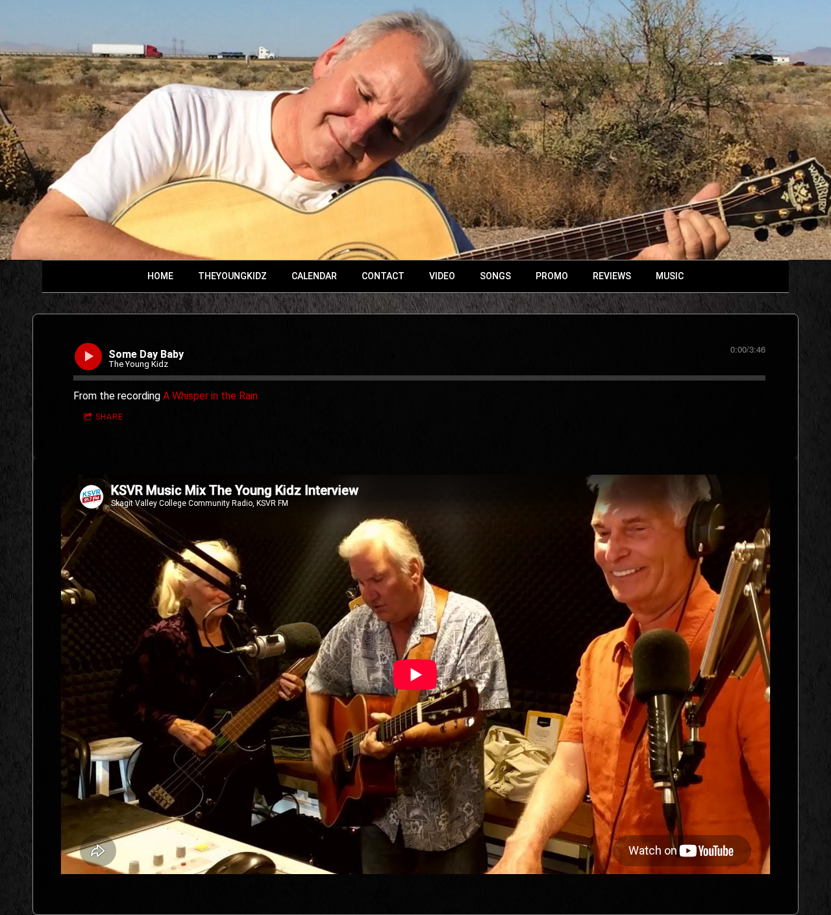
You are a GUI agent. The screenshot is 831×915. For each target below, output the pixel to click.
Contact (383, 276)
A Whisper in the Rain (210, 396)
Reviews (612, 276)
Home (160, 276)
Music (670, 276)
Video (442, 276)
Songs (495, 276)
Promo (552, 276)
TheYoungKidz (232, 276)
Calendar (314, 276)
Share (109, 416)
